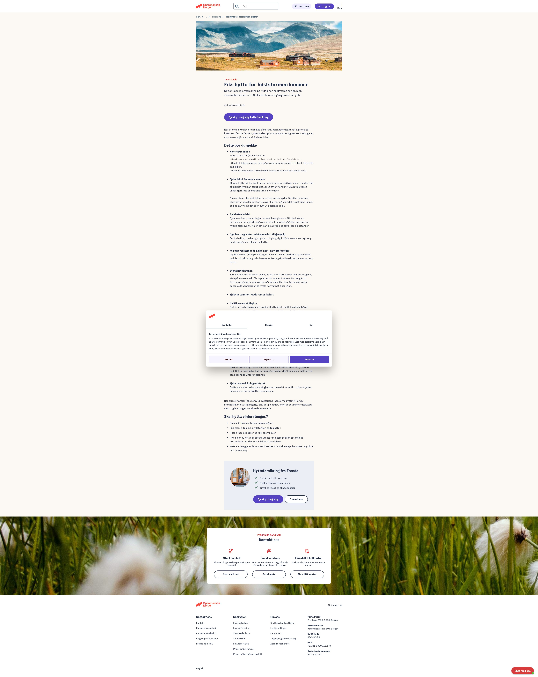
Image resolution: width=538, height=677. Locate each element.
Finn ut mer (296, 499)
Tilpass (267, 359)
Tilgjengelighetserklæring (283, 638)
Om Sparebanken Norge (282, 622)
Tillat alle (309, 359)
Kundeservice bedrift (206, 633)
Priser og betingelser (243, 648)
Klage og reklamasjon (207, 638)
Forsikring (216, 17)
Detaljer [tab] (269, 325)
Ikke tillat (228, 359)
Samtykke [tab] (226, 325)
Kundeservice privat (206, 628)
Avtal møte (269, 574)
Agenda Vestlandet (279, 643)
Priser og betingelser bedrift (247, 654)
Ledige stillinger (278, 628)
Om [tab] (311, 325)
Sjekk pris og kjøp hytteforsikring (248, 117)
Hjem (198, 17)
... (206, 17)
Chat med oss (231, 574)
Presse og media (204, 643)
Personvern (276, 633)
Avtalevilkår (239, 638)
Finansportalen (241, 643)
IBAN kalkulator (241, 622)
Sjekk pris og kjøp (268, 499)
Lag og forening (241, 628)
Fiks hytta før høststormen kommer (242, 17)
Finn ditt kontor (307, 574)
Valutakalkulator (241, 633)
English (199, 668)
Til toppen (333, 605)
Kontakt (200, 622)
